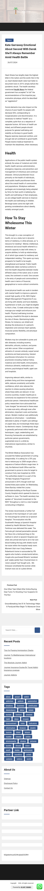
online (28, 737)
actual (17, 697)
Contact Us (8, 788)
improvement (11, 723)
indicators (33, 723)
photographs (11, 741)
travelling (18, 754)
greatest (29, 714)
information (10, 728)
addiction (9, 701)
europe (8, 714)
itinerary (23, 728)
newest (18, 737)
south (8, 750)
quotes (8, 745)
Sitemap (7, 779)
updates (9, 759)
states (17, 750)
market (8, 737)
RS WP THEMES (26, 887)
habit (8, 719)
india (23, 723)
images (26, 719)
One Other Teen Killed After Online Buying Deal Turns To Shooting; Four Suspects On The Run (21, 592)
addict (26, 697)
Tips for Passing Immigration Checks (18, 650)
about (8, 697)
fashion (19, 714)
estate (31, 710)
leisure (27, 732)
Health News (19, 89)
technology (28, 750)
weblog (19, 759)
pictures (33, 741)
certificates (32, 706)
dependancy (11, 710)
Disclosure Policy (11, 783)
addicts (20, 701)
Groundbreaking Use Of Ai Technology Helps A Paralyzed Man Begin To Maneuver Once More (22, 607)
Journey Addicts (10, 675)
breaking (9, 706)
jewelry (33, 728)
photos (23, 741)
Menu (6, 27)
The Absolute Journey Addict (15, 663)
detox (22, 710)
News (9, 40)
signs (27, 745)
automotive (32, 701)
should (18, 745)
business (20, 706)
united (28, 754)
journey (9, 732)
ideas (16, 719)
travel (8, 754)
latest (18, 732)
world (29, 759)
